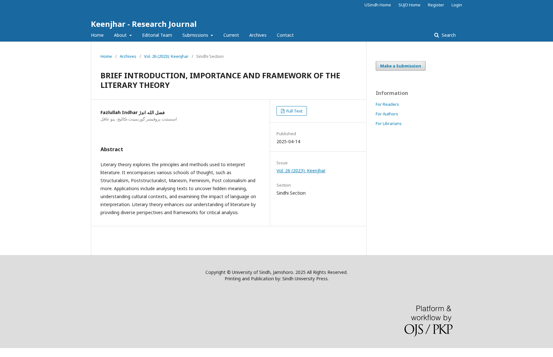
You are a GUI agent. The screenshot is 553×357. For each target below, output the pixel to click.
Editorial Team (157, 35)
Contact (285, 35)
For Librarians (389, 123)
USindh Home (378, 5)
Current (231, 35)
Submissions (196, 35)
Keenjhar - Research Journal (143, 24)
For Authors (387, 114)
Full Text (293, 111)
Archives (258, 35)
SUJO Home (409, 5)
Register (436, 5)
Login (457, 5)
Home (97, 35)
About (121, 35)
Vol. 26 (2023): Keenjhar (166, 56)
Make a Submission (400, 66)
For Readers (387, 104)
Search (448, 35)
